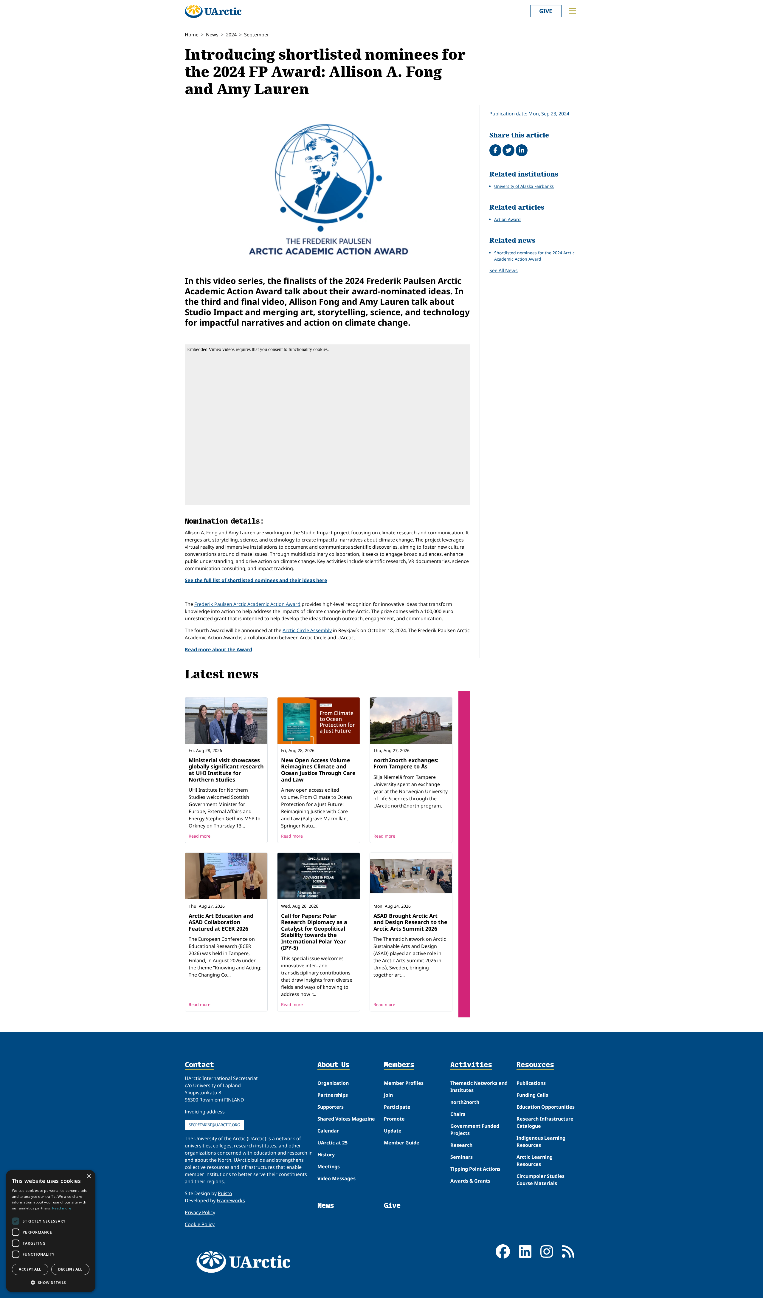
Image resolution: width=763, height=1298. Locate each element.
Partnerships (332, 1095)
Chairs (457, 1114)
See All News (503, 270)
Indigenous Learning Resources (541, 1141)
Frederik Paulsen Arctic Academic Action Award (247, 604)
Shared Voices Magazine (346, 1119)
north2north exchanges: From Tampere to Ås (405, 763)
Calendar (328, 1130)
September (256, 34)
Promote (394, 1119)
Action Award (507, 219)
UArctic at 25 (332, 1142)
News (212, 34)
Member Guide (401, 1142)
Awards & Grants (470, 1181)
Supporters (330, 1107)
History (326, 1154)
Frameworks (231, 1200)
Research (461, 1145)
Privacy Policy (200, 1212)
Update (392, 1130)
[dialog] (50, 1231)
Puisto (225, 1193)
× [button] (88, 1176)
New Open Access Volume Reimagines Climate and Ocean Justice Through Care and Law (318, 769)
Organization (333, 1083)
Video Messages (336, 1178)
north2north (464, 1102)
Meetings (328, 1166)
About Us (333, 1065)
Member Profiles (404, 1083)
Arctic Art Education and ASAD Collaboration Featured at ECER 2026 (221, 922)
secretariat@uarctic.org (214, 1124)
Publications (531, 1083)
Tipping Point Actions (475, 1169)
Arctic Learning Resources (535, 1160)
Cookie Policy (200, 1224)
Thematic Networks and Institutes (479, 1086)
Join (388, 1095)
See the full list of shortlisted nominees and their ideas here (256, 580)
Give (545, 11)
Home (191, 34)
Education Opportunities (546, 1107)
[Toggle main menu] (572, 11)
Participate (397, 1107)
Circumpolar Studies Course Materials (541, 1179)
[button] (50, 1282)
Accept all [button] (30, 1269)
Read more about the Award (218, 649)
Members (399, 1065)
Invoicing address (205, 1111)
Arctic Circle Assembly (307, 630)
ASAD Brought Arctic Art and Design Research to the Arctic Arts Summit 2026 (410, 922)
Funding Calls (532, 1095)
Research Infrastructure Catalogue (545, 1122)
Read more (199, 836)
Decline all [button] (70, 1269)
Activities (471, 1065)
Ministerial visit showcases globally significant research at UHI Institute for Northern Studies (226, 769)
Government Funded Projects (474, 1129)
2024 (231, 34)
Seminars (461, 1157)
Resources (535, 1065)
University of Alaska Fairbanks (524, 186)
